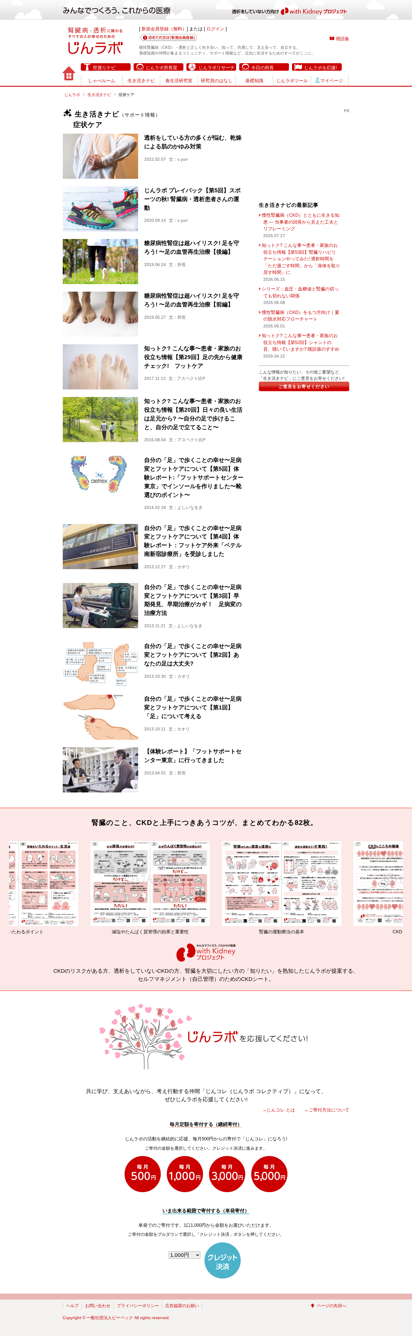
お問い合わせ (97, 1305)
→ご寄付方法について (326, 1109)
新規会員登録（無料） (164, 28)
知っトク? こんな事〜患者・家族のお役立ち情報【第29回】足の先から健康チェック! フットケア (193, 357)
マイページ (331, 80)
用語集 (342, 38)
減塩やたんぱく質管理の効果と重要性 (74, 931)
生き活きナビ (141, 80)
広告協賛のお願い (182, 1305)
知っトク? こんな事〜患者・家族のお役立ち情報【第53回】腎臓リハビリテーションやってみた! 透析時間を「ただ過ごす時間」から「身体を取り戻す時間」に (301, 259)
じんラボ (72, 94)
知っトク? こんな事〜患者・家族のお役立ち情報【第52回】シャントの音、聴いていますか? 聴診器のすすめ (300, 342)
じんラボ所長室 (161, 67)
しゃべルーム (101, 80)
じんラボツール (292, 80)
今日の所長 (262, 67)
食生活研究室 (178, 80)
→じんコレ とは (278, 1109)
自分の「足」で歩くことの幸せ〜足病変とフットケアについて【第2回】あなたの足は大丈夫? (193, 655)
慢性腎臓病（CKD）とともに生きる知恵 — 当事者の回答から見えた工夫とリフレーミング (300, 221)
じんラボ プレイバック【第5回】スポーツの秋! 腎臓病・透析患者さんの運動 (192, 199)
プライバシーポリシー (138, 1305)
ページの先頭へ (331, 1305)
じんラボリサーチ (216, 67)
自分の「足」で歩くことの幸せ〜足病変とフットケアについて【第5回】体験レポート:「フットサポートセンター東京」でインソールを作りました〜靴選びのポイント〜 (193, 477)
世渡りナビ (104, 67)
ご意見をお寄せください (303, 386)
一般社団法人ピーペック (110, 1317)
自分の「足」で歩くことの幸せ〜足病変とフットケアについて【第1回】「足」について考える (193, 707)
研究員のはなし (217, 80)
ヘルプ (72, 1305)
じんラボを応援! (320, 67)
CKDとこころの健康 (338, 931)
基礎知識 (254, 80)
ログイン (215, 28)
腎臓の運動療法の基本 (206, 931)
